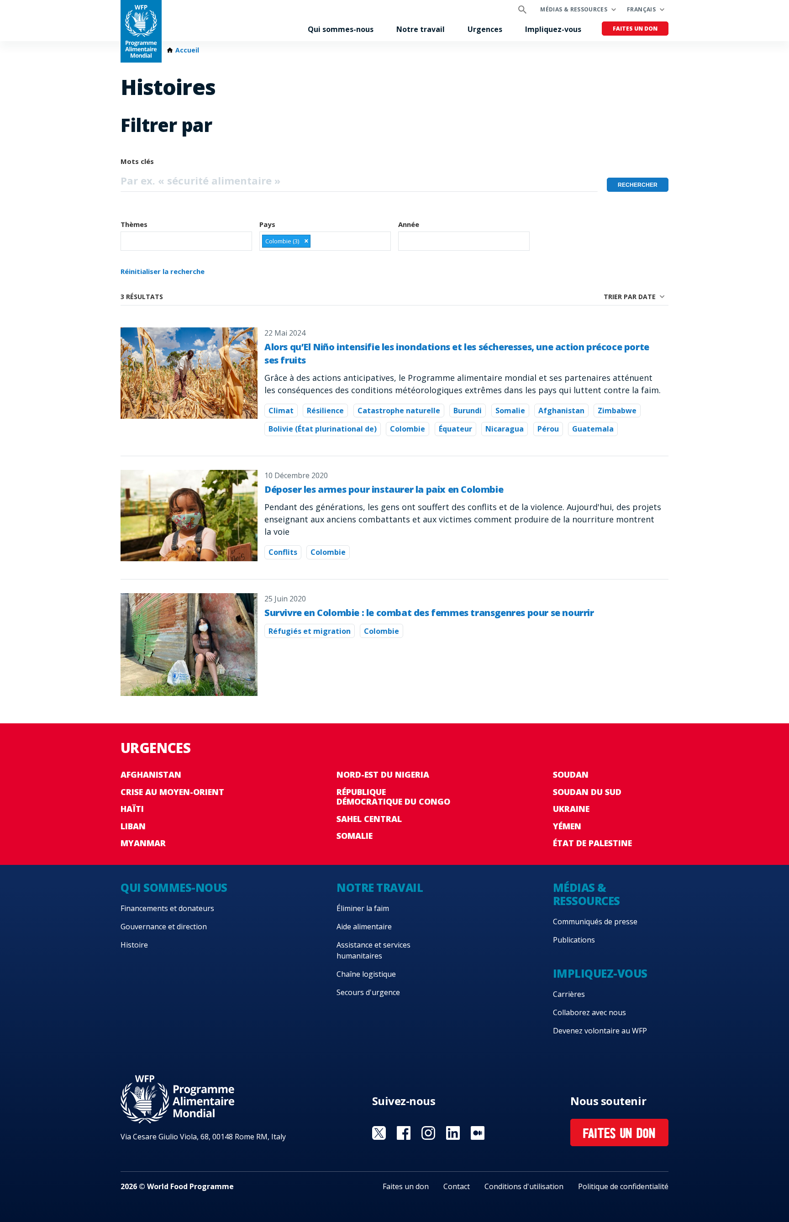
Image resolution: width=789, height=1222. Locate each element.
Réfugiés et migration (309, 631)
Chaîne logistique (366, 974)
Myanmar (143, 842)
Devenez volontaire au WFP (600, 1031)
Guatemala (593, 429)
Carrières (569, 994)
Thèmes (134, 224)
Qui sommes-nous (340, 29)
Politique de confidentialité (623, 1186)
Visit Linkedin (453, 1133)
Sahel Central (369, 818)
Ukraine (571, 808)
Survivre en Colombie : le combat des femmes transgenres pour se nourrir (429, 612)
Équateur (455, 429)
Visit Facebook (403, 1133)
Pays (267, 224)
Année (408, 224)
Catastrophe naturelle (399, 411)
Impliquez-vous (553, 29)
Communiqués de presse (595, 921)
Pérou (548, 429)
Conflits (282, 552)
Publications (574, 940)
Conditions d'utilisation (523, 1186)
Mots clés (137, 161)
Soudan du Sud (587, 791)
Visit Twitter (379, 1133)
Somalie (510, 411)
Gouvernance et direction (164, 927)
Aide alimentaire (364, 927)
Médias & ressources (573, 9)
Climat (281, 411)
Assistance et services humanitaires (373, 950)
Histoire (134, 945)
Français (641, 9)
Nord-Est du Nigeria (383, 774)
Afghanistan (561, 411)
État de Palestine (592, 842)
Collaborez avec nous (589, 1012)
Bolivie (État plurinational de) (322, 429)
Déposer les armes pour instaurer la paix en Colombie (383, 489)
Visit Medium (477, 1133)
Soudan (571, 774)
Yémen (567, 826)
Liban (133, 826)
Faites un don (635, 28)
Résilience (325, 411)
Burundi (467, 411)
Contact (456, 1186)
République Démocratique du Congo (393, 796)
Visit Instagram (428, 1133)
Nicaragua (504, 429)
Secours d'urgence (368, 992)
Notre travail (420, 29)
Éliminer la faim (363, 908)
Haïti (132, 808)
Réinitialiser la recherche (163, 271)
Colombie (407, 429)
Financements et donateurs (167, 908)
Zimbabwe (617, 411)
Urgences (485, 29)
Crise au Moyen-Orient (172, 791)
